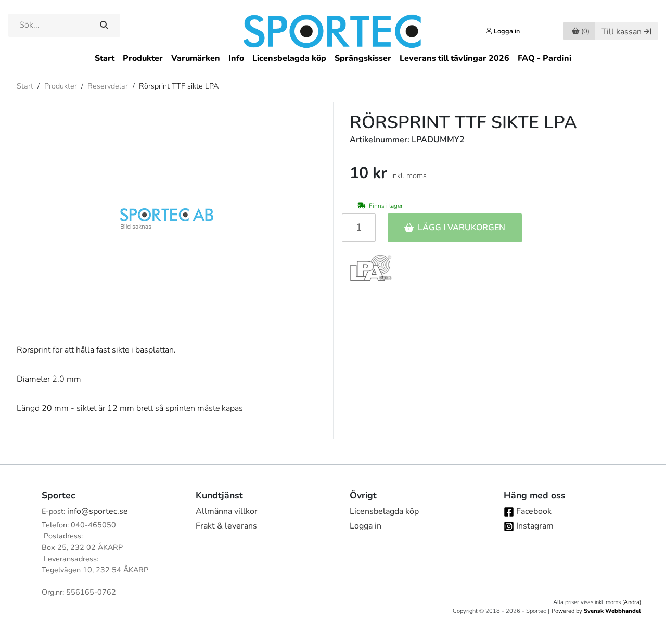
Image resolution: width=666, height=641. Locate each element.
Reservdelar (107, 86)
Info (236, 58)
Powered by (596, 611)
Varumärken (195, 58)
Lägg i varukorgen (461, 227)
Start (104, 58)
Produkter (143, 58)
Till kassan (621, 31)
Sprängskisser (363, 58)
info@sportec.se (97, 511)
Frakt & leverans (226, 526)
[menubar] (333, 58)
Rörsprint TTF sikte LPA (179, 86)
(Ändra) (631, 602)
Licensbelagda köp (289, 58)
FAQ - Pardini (544, 58)
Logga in (365, 526)
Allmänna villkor (227, 511)
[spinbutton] (359, 228)
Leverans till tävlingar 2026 (454, 58)
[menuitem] (105, 58)
